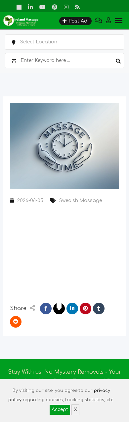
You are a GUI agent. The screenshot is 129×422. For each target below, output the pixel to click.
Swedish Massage (80, 200)
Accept (60, 409)
